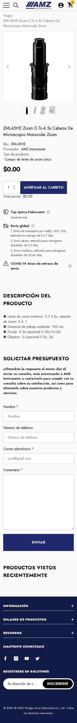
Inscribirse (57, 683)
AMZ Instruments (33, 149)
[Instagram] (16, 658)
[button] (16, 5)
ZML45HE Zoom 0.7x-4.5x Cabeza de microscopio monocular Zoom (38, 131)
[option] (38, 67)
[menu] (6, 5)
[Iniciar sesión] (61, 5)
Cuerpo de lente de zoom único (28, 159)
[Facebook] (5, 658)
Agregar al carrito (44, 187)
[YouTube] (26, 658)
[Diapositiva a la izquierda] (7, 66)
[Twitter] (37, 658)
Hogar (7, 15)
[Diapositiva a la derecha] (69, 66)
